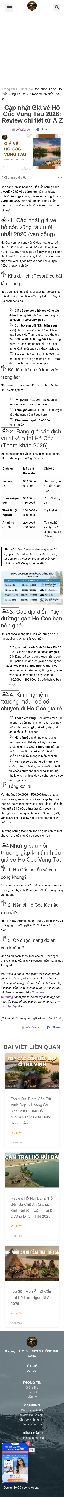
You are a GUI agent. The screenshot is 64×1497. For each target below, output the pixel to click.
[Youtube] (34, 1371)
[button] (9, 8)
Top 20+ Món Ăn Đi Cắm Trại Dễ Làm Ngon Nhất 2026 (31, 1297)
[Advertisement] (32, 49)
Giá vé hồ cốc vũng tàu (16, 1018)
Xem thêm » (17, 1132)
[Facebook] (28, 1371)
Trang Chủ (9, 89)
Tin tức (25, 89)
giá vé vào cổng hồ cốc (47, 1018)
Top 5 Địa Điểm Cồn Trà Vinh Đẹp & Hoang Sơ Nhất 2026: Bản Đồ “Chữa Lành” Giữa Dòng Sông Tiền (31, 1111)
